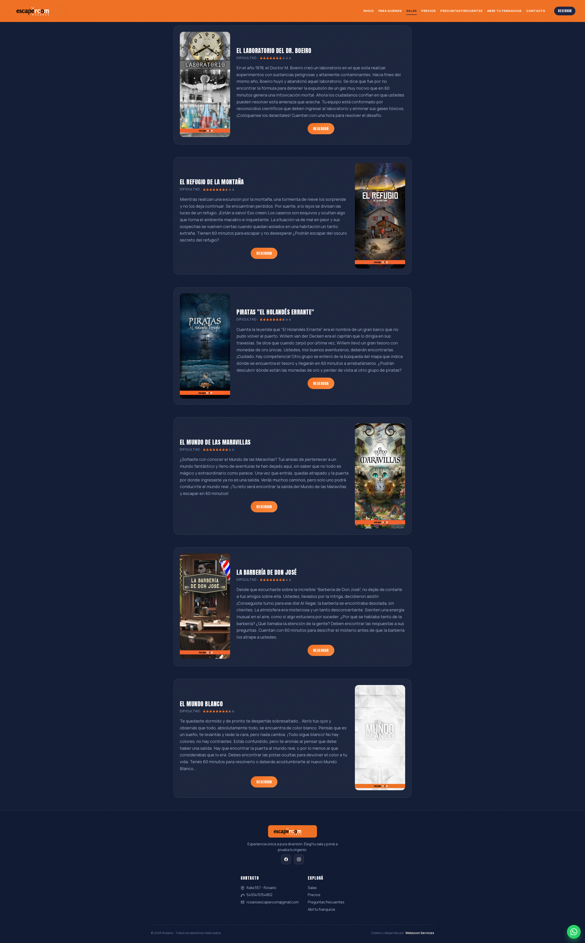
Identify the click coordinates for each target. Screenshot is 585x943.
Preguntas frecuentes (326, 902)
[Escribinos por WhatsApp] (574, 932)
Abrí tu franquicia (321, 909)
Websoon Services (419, 933)
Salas (411, 11)
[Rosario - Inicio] (39, 11)
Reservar (565, 11)
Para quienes (390, 11)
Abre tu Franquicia (504, 11)
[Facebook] (286, 859)
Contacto (535, 11)
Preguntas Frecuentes (461, 11)
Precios (428, 11)
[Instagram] (299, 859)
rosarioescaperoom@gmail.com (273, 902)
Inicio (368, 11)
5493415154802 (259, 894)
